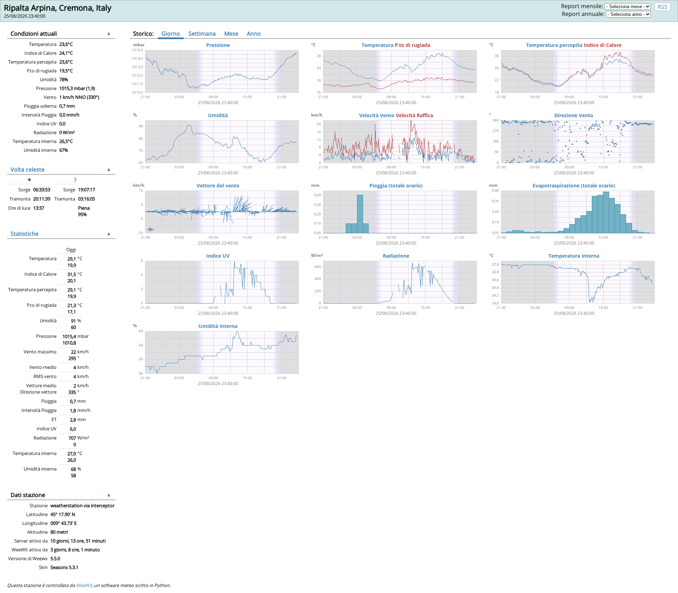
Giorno (170, 33)
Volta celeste (27, 169)
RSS (662, 7)
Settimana (202, 33)
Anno (254, 33)
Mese (231, 33)
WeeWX (84, 585)
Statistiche (24, 234)
